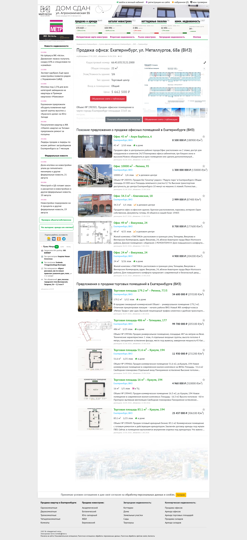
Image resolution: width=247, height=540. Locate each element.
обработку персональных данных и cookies (150, 494)
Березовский (88, 522)
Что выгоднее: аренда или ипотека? (57, 227)
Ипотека (197, 37)
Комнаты (45, 522)
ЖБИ (84, 518)
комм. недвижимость (187, 21)
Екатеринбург (120, 140)
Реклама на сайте (47, 536)
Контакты (151, 536)
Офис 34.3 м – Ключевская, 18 (133, 196)
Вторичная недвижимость (122, 37)
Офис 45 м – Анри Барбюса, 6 (133, 136)
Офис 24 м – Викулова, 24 (130, 252)
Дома (126, 511)
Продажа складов (174, 518)
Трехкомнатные (48, 515)
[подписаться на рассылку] (49, 238)
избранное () (181, 2)
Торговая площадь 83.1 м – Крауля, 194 (139, 409)
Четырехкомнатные (50, 518)
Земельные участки (133, 515)
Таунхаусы (129, 522)
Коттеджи (128, 507)
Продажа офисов (173, 507)
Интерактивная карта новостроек (91, 37)
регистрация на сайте (159, 2)
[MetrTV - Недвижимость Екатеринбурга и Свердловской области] (56, 25)
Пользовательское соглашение (65, 536)
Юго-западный (89, 515)
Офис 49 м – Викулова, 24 (130, 223)
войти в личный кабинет (131, 2)
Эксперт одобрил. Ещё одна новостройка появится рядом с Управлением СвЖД (55, 76)
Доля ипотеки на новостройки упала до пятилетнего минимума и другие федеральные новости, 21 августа (56, 171)
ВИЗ (190, 130)
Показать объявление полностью (123, 119)
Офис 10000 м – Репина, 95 (131, 166)
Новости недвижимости (56, 45)
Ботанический (89, 511)
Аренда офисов (173, 511)
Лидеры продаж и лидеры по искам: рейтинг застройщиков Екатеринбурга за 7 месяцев (56, 145)
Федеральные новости (56, 155)
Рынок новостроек (147, 37)
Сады (126, 518)
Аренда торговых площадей (179, 515)
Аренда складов (173, 522)
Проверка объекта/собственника (56, 220)
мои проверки (199, 2)
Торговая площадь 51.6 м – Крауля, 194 (139, 350)
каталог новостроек (120, 21)
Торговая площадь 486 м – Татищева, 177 (140, 320)
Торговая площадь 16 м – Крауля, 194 (138, 380)
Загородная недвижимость (172, 37)
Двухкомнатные (49, 511)
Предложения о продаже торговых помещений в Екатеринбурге (124, 284)
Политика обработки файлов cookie (134, 536)
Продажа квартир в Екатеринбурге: (59, 502)
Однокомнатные (49, 507)
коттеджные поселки (154, 21)
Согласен (181, 495)
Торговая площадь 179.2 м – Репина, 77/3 (140, 290)
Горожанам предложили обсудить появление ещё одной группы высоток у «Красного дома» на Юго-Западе (54, 111)
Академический (90, 507)
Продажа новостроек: (93, 502)
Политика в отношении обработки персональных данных (99, 536)
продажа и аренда (86, 21)
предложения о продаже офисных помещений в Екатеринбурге (138, 130)
